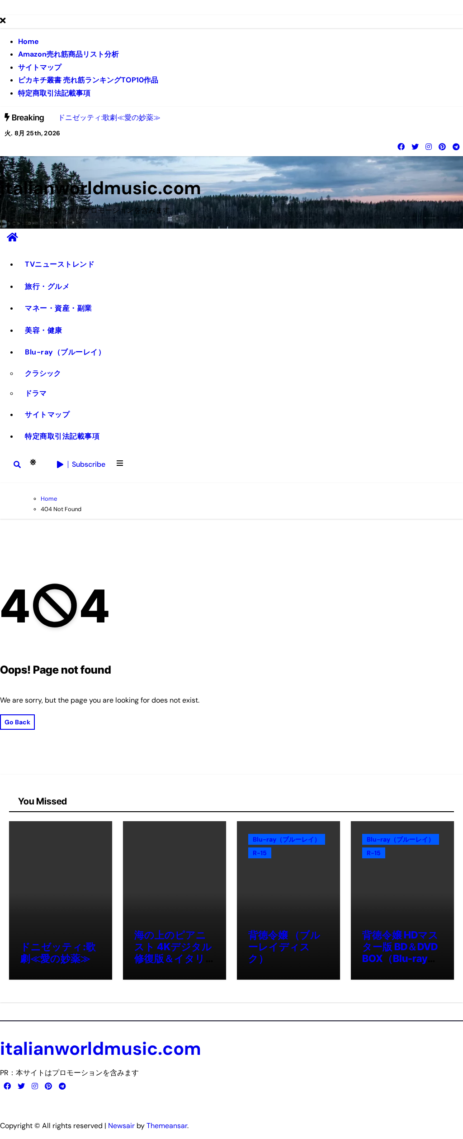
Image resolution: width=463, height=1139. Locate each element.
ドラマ (36, 393)
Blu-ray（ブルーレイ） (65, 352)
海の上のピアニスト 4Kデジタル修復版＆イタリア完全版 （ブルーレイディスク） (173, 964)
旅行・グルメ (47, 286)
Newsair (121, 1125)
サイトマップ (39, 67)
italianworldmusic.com (100, 188)
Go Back (17, 722)
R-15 (260, 853)
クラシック (43, 373)
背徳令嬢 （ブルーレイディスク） (284, 947)
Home (28, 41)
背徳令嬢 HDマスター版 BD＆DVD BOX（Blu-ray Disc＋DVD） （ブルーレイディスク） (400, 964)
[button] (120, 464)
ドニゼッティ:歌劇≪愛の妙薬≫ (58, 952)
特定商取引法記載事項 (54, 93)
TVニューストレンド (59, 264)
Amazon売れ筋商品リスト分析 (68, 54)
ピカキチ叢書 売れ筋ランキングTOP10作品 (88, 80)
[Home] (12, 237)
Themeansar (166, 1125)
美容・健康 (43, 330)
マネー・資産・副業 (58, 308)
